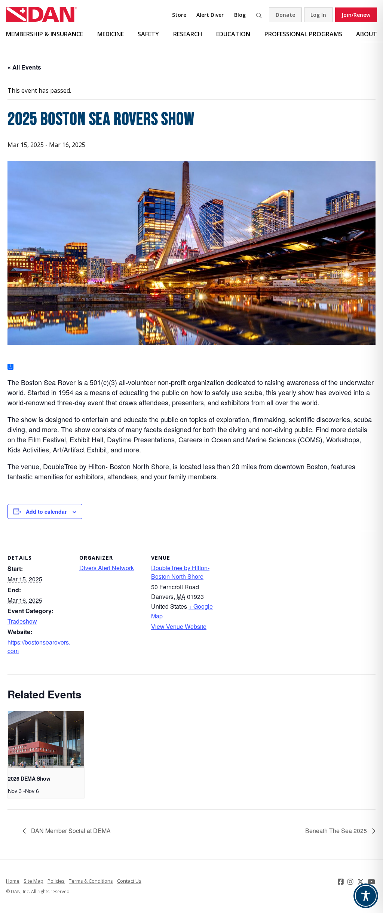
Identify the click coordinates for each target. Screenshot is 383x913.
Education (233, 34)
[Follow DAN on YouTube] (372, 881)
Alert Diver (210, 14)
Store (179, 14)
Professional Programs (303, 34)
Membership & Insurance (44, 34)
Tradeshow (22, 621)
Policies (56, 880)
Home (12, 880)
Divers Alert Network (106, 567)
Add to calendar (46, 511)
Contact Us (129, 880)
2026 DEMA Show (29, 778)
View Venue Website (178, 626)
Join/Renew (355, 14)
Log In (318, 14)
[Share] (10, 367)
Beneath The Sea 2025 (336, 830)
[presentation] (46, 739)
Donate (285, 14)
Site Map (33, 880)
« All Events (24, 67)
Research (187, 34)
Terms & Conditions (91, 880)
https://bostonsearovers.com (38, 646)
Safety (148, 34)
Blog (240, 14)
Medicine (110, 34)
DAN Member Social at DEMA (70, 830)
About (366, 34)
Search (259, 14)
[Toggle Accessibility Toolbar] (365, 895)
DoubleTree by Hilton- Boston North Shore (180, 571)
